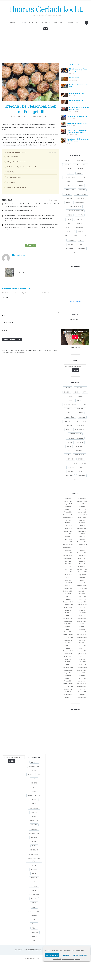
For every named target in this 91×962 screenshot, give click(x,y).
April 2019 (68, 596)
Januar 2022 (68, 553)
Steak (66, 236)
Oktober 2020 (82, 572)
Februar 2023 (82, 539)
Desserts (80, 169)
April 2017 (68, 629)
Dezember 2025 (82, 501)
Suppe (75, 236)
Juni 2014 (68, 675)
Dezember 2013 (68, 683)
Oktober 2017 (68, 621)
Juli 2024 (68, 520)
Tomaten (70, 244)
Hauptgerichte (80, 181)
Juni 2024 (82, 520)
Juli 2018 (82, 607)
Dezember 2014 (68, 667)
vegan (80, 244)
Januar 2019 (82, 599)
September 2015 (82, 653)
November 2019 (68, 588)
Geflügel (83, 177)
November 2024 (68, 515)
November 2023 (68, 531)
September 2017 (82, 621)
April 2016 (68, 645)
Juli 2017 (82, 623)
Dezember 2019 (82, 585)
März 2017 (82, 629)
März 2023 (68, 539)
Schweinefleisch (79, 227)
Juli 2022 (82, 547)
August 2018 (68, 607)
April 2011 (68, 697)
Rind (69, 223)
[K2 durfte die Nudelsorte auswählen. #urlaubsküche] (75, 274)
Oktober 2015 (68, 653)
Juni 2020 (82, 577)
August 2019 (82, 591)
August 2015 (68, 656)
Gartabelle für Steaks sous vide (77, 116)
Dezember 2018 (68, 602)
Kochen (23, 23)
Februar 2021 (82, 566)
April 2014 (68, 678)
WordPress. (38, 958)
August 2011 (68, 694)
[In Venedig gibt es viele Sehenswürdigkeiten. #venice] (84, 274)
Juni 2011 (82, 694)
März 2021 (68, 566)
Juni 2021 (82, 561)
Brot (84, 165)
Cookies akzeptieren (52, 955)
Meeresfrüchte (79, 202)
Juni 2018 (68, 610)
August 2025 (68, 504)
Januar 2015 (82, 664)
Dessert (70, 169)
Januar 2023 (68, 542)
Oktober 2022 (82, 544)
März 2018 (82, 613)
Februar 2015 (68, 664)
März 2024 (68, 525)
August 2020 (82, 574)
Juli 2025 (82, 504)
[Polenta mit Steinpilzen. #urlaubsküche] (75, 283)
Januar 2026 (68, 501)
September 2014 (82, 670)
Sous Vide (70, 232)
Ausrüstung (33, 23)
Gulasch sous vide (75, 78)
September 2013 (82, 686)
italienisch (67, 194)
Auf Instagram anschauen (75, 744)
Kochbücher (45, 23)
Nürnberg (80, 215)
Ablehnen (66, 955)
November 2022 (68, 544)
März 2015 (82, 662)
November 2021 (68, 555)
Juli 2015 (82, 656)
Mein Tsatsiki (20, 273)
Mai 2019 (82, 594)
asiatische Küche (81, 160)
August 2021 (82, 558)
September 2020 (68, 574)
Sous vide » (75, 64)
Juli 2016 (82, 640)
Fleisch (79, 173)
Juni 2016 (68, 643)
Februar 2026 (82, 498)
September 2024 (68, 517)
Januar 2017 (82, 632)
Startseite (14, 23)
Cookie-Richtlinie (57, 959)
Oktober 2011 (82, 692)
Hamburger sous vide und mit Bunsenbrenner (79, 108)
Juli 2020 (68, 577)
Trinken (62, 23)
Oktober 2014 (68, 670)
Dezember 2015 (68, 651)
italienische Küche (81, 194)
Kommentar (6, 298)
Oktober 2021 (82, 555)
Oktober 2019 (82, 588)
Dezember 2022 (82, 542)
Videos (78, 23)
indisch (81, 185)
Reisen (70, 23)
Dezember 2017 (68, 618)
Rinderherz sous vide (76, 100)
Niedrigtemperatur (75, 206)
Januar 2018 (82, 615)
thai (81, 240)
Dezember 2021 (82, 553)
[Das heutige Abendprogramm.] (65, 293)
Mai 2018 (82, 610)
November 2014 (82, 667)
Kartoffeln (80, 198)
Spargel (80, 232)
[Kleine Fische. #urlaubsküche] (65, 283)
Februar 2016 (68, 648)
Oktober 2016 (68, 637)
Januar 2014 (82, 681)
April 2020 (82, 580)
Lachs (68, 202)
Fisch (70, 173)
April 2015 (68, 662)
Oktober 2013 (68, 686)
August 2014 (68, 673)
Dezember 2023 (82, 528)
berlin (76, 165)
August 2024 (82, 517)
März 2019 (82, 596)
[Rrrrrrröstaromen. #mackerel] (84, 283)
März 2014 (82, 678)
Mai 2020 (68, 580)
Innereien (82, 190)
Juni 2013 (68, 692)
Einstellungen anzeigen (80, 955)
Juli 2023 (68, 534)
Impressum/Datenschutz (68, 959)
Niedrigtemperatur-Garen (75, 211)
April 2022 (82, 550)
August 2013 (68, 689)
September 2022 (68, 547)
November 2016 (82, 634)
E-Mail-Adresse (7, 323)
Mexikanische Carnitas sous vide (78, 123)
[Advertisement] (45, 46)
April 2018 (68, 613)
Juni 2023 (82, 534)
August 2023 (82, 531)
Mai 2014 (82, 675)
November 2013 (82, 683)
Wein (75, 252)
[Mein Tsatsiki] (9, 272)
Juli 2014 (82, 673)
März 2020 (68, 583)
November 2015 (82, 651)
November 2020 (68, 572)
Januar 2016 (82, 648)
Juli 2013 (82, 689)
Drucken (54, 152)
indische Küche (70, 190)
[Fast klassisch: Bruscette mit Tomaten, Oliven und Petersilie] (75, 293)
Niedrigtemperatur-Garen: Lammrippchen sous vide (78, 70)
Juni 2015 (68, 659)
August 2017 (68, 623)
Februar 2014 (68, 681)
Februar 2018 (68, 615)
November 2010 (82, 697)
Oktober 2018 (68, 604)
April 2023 (82, 536)
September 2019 (68, 591)
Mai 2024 (68, 523)
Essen (55, 23)
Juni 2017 (68, 626)
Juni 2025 (68, 506)
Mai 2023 (68, 536)
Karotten (69, 198)
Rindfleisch (79, 223)
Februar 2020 (82, 583)
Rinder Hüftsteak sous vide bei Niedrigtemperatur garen (77, 131)
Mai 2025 (82, 506)
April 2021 (82, 564)
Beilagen (66, 165)
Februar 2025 (68, 512)
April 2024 (82, 523)
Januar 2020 (68, 585)
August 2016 (68, 640)
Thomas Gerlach (23, 117)
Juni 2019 (68, 594)
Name (4, 315)
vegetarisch (69, 248)
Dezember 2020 (82, 569)
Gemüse (68, 181)
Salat (67, 227)
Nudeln (70, 215)
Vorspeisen (81, 248)
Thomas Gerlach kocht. (45, 9)
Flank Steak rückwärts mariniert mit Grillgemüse (77, 140)
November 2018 (82, 602)
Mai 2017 (82, 626)
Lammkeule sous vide (76, 94)
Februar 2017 (68, 632)
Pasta (69, 219)
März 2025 (82, 509)
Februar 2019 (68, 599)
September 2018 (82, 604)
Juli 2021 (68, 561)
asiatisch (67, 160)
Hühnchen (70, 185)
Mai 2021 (68, 564)
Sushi (84, 236)
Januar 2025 (82, 512)
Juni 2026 (68, 498)
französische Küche (70, 177)
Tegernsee (71, 240)
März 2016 (82, 645)
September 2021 (68, 558)
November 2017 (82, 618)
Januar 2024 (68, 528)
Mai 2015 (82, 659)
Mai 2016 (82, 643)
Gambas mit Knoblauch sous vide (78, 86)
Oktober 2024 (82, 515)
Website (4, 330)
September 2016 (82, 637)
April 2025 (68, 509)
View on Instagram (75, 301)
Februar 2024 (82, 525)
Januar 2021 (68, 569)
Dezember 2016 (68, 634)
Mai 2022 (68, 550)
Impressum (77, 959)
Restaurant (79, 219)
